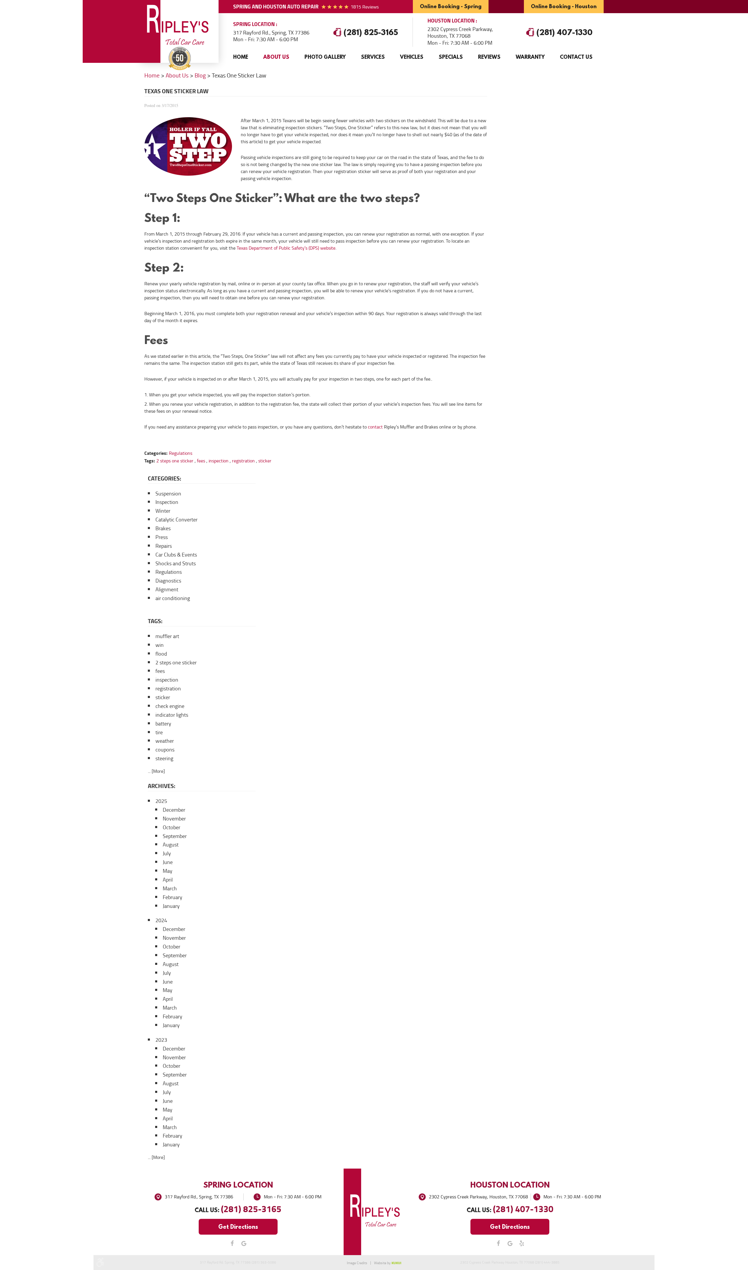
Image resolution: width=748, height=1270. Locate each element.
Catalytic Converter (176, 519)
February (172, 897)
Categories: (164, 478)
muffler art (167, 636)
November (174, 818)
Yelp (521, 1243)
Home (240, 57)
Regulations (180, 453)
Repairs (163, 546)
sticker (264, 461)
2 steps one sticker (174, 461)
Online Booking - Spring (451, 6)
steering (164, 758)
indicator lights (171, 715)
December (174, 810)
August (171, 844)
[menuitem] (240, 57)
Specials (451, 57)
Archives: (161, 786)
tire (159, 732)
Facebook (232, 1243)
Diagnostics (168, 580)
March (170, 888)
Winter (162, 511)
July (167, 853)
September (175, 836)
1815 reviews (365, 7)
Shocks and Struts (175, 563)
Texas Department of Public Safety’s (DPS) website (286, 248)
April (168, 879)
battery (163, 723)
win (159, 645)
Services (373, 57)
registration (243, 461)
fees (201, 461)
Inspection (166, 502)
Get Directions (238, 1227)
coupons (164, 749)
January (171, 906)
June (168, 862)
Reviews (489, 57)
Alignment (166, 589)
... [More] (156, 771)
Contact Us (576, 57)
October (171, 827)
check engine (169, 706)
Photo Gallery (325, 57)
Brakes (163, 528)
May (167, 871)
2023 (161, 1040)
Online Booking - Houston (564, 6)
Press (161, 537)
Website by (387, 1263)
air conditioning (172, 598)
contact (375, 427)
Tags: (155, 621)
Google (244, 1243)
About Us (276, 57)
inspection (218, 461)
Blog (200, 75)
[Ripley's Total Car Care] (179, 26)
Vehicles (411, 57)
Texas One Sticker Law (239, 75)
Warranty (530, 57)
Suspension (168, 493)
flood (161, 653)
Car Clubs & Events (176, 554)
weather (164, 741)
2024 (161, 920)
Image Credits (357, 1263)
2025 (161, 801)
